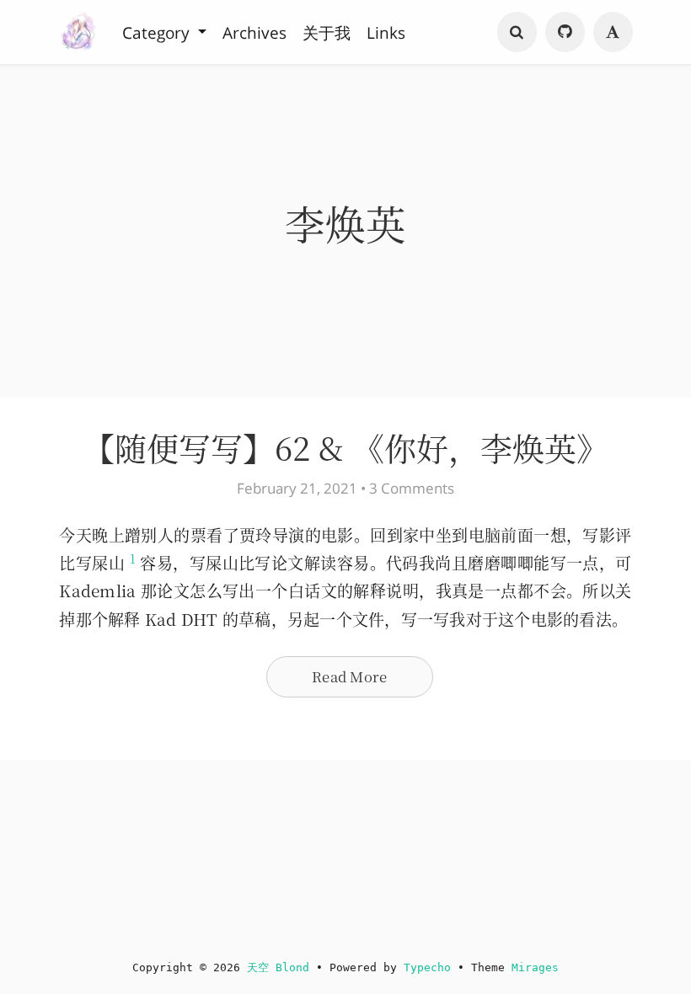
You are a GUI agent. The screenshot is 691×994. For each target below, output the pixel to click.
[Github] (565, 32)
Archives (254, 32)
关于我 (327, 32)
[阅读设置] (613, 32)
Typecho (427, 967)
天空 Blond (278, 967)
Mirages (535, 967)
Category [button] (158, 32)
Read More (349, 676)
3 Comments (411, 488)
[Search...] (517, 32)
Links (386, 32)
